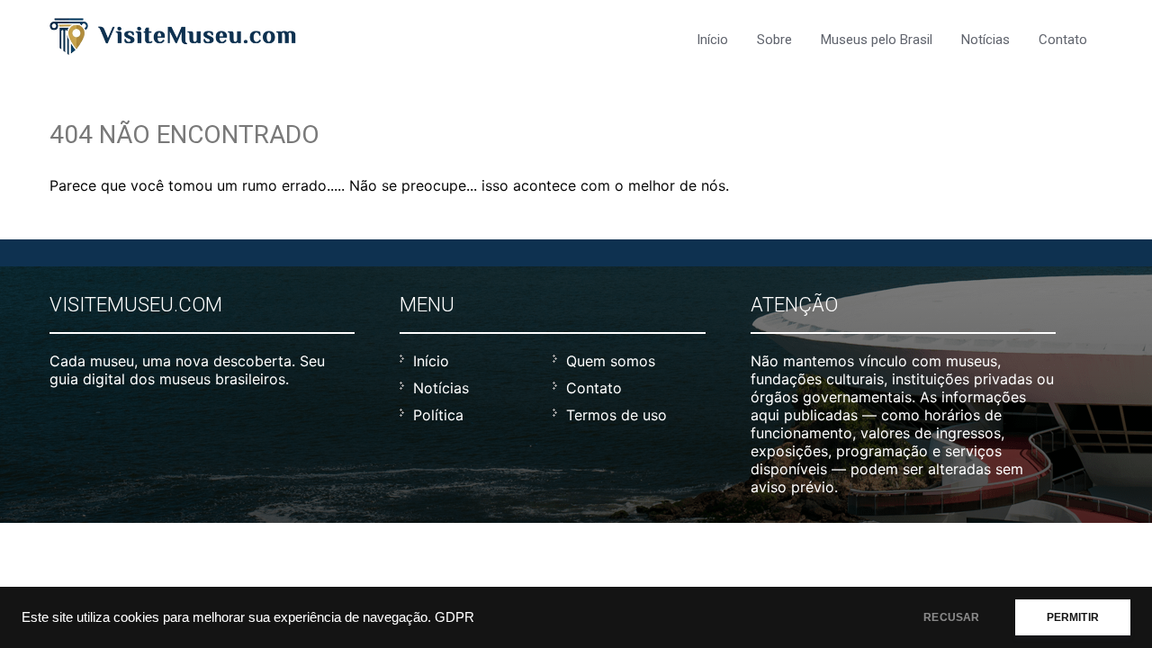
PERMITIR (1073, 617)
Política (438, 415)
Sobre (774, 40)
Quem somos (610, 361)
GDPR (454, 617)
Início (712, 40)
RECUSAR (951, 617)
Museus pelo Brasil (876, 40)
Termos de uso (616, 415)
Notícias (985, 40)
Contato (1063, 40)
